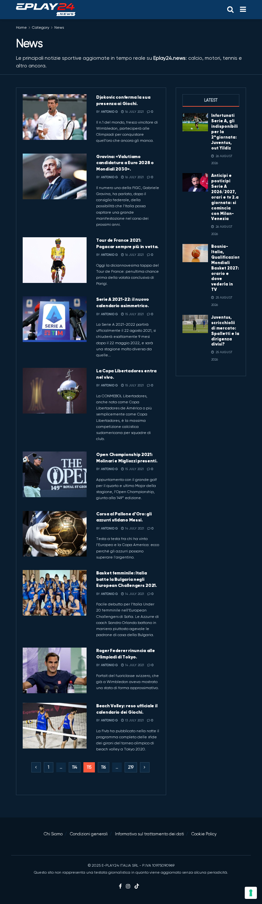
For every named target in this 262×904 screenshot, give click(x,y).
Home (21, 27)
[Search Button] (230, 9)
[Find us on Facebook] (120, 886)
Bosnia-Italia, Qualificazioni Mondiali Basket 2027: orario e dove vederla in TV (226, 268)
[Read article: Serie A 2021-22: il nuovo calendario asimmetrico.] (55, 319)
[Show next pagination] (145, 767)
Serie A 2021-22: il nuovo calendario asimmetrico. (122, 302)
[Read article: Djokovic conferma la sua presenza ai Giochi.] (55, 117)
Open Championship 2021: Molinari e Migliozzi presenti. (127, 458)
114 (74, 767)
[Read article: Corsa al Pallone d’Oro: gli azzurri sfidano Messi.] (55, 534)
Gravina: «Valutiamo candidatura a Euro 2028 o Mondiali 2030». (125, 163)
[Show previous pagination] (36, 767)
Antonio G (109, 111)
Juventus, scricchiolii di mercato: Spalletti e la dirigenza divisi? (225, 331)
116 (103, 767)
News (59, 27)
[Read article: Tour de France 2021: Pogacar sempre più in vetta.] (55, 260)
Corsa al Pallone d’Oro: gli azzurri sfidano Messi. (123, 517)
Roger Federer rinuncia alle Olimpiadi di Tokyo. (125, 654)
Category (40, 27)
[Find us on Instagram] (128, 886)
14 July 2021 (134, 528)
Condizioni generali (89, 834)
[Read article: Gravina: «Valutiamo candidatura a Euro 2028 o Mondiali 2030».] (55, 176)
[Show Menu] (243, 9)
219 (131, 767)
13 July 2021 (134, 720)
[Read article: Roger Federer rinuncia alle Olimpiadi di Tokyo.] (55, 670)
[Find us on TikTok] (137, 886)
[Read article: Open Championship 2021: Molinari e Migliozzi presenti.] (55, 474)
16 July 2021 (134, 111)
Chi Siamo (53, 834)
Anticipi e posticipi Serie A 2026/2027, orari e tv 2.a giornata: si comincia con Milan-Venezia (225, 197)
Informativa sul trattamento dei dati (149, 834)
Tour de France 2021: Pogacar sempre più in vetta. (127, 243)
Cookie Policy (204, 834)
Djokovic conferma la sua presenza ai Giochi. (123, 100)
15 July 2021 (134, 314)
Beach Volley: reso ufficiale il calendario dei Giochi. (126, 709)
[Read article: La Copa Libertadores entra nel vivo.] (55, 391)
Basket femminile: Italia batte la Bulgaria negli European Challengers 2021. (126, 579)
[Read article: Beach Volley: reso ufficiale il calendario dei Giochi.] (55, 725)
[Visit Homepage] (45, 9)
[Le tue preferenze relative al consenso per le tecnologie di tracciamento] (251, 893)
